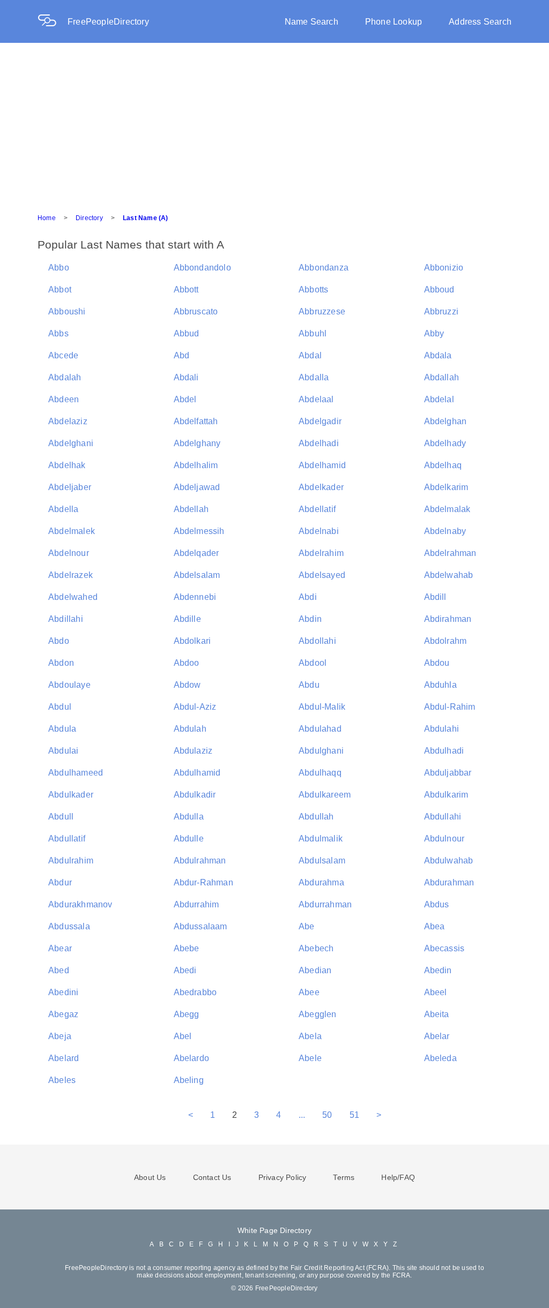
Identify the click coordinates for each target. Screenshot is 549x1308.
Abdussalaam (200, 926)
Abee (309, 992)
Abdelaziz (67, 421)
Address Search (480, 21)
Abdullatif (66, 838)
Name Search (311, 21)
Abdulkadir (195, 794)
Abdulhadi (444, 750)
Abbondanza (323, 267)
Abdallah (441, 377)
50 (327, 1114)
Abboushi (67, 311)
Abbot (59, 289)
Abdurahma (321, 882)
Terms (343, 1177)
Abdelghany (197, 443)
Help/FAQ (398, 1177)
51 (354, 1114)
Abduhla (440, 684)
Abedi (185, 970)
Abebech (316, 948)
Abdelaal (316, 399)
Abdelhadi (319, 443)
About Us (150, 1177)
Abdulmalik (321, 838)
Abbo (58, 267)
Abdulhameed (75, 772)
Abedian (315, 970)
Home (47, 218)
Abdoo (186, 662)
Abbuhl (313, 333)
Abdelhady (445, 443)
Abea (434, 926)
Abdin (310, 618)
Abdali (186, 377)
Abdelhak (67, 465)
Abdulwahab (448, 860)
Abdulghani (321, 750)
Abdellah (191, 509)
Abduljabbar (448, 772)
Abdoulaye (69, 684)
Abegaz (63, 1014)
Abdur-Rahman (203, 882)
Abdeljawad (197, 487)
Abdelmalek (71, 531)
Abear (60, 948)
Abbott (186, 289)
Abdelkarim (446, 487)
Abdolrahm (445, 640)
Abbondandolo (202, 267)
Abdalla (314, 377)
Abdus (436, 904)
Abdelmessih (199, 531)
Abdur (60, 882)
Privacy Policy (282, 1177)
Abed (58, 970)
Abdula (62, 728)
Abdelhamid (322, 465)
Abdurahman (449, 882)
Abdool (313, 662)
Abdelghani (70, 443)
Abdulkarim (446, 794)
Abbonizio (444, 267)
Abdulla (189, 816)
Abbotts (313, 289)
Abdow (187, 684)
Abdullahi (443, 816)
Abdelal (439, 399)
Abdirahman (448, 618)
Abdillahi (65, 618)
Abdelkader (321, 487)
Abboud (439, 289)
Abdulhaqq (320, 772)
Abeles (62, 1080)
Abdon (61, 662)
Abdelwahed (73, 597)
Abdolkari (192, 640)
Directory (89, 218)
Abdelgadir (320, 421)
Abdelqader (196, 553)
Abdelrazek (70, 575)
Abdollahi (317, 640)
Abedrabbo (195, 992)
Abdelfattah (196, 421)
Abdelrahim (321, 553)
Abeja (59, 1036)
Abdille (187, 618)
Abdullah (316, 816)
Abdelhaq (443, 465)
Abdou (437, 662)
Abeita (436, 1014)
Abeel (435, 992)
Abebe (186, 948)
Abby (434, 333)
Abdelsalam (197, 575)
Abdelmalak (447, 509)
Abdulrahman (200, 860)
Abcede (63, 355)
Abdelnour (68, 553)
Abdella (63, 509)
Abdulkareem (325, 794)
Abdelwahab (448, 575)
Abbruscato (196, 311)
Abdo (58, 640)
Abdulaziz (193, 750)
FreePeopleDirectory (108, 21)
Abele (310, 1058)
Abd (182, 355)
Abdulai (63, 750)
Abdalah (64, 377)
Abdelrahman (450, 553)
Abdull (60, 816)
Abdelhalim (196, 465)
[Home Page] (53, 21)
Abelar (437, 1036)
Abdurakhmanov (80, 904)
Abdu (309, 684)
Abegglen (318, 1014)
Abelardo (192, 1058)
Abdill (435, 597)
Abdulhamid (197, 772)
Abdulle (189, 838)
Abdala (438, 355)
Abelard (63, 1058)
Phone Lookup (393, 21)
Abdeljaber (69, 487)
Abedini (63, 992)
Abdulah (190, 728)
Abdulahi (441, 728)
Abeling (189, 1080)
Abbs (58, 333)
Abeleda (440, 1058)
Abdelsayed (322, 575)
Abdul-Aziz (195, 706)
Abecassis (444, 948)
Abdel (185, 399)
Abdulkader (70, 794)
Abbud (186, 333)
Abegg (186, 1014)
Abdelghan (445, 421)
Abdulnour (444, 838)
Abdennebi (195, 597)
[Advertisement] (274, 123)
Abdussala (69, 926)
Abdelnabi (319, 531)
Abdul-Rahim (450, 706)
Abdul (59, 706)
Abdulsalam (322, 860)
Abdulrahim (70, 860)
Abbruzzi (441, 311)
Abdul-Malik (322, 706)
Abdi (308, 597)
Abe (307, 926)
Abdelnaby (445, 531)
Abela (310, 1036)
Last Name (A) (145, 218)
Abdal (310, 355)
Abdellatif (317, 509)
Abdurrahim (196, 904)
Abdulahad (320, 728)
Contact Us (212, 1177)
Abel (183, 1036)
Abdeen (63, 399)
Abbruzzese (322, 311)
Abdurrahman (325, 904)
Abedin (438, 970)
